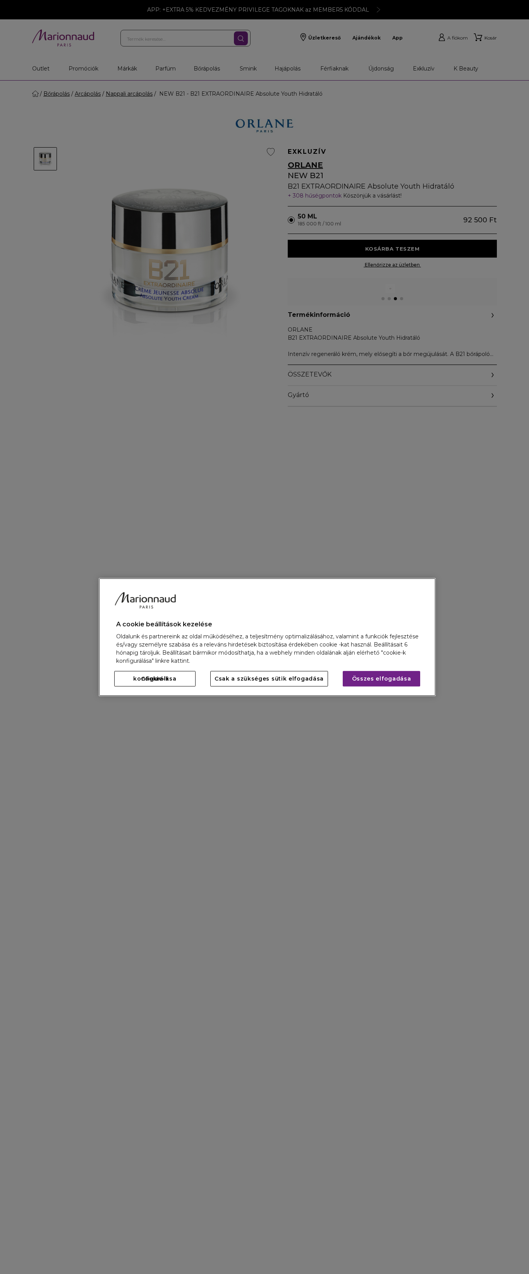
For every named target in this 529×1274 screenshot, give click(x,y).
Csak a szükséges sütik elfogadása (269, 678)
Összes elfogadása (381, 678)
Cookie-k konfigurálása (154, 678)
